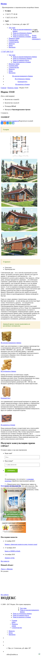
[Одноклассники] (5, 123)
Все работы (5, 595)
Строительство (14, 42)
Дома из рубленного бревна (22, 33)
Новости (12, 43)
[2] (19, 206)
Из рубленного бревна (22, 79)
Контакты (12, 47)
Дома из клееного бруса (21, 35)
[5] (19, 157)
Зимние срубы (10, 558)
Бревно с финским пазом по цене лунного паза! (21, 544)
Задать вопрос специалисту (36, 37)
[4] (19, 255)
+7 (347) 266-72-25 (7, 51)
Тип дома (12, 27)
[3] (19, 230)
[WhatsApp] (10, 123)
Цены (11, 45)
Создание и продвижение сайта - (23, 654)
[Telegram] (13, 123)
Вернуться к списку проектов (11, 486)
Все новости (5, 561)
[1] (19, 182)
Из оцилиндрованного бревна (22, 76)
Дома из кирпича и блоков (22, 36)
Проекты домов (14, 38)
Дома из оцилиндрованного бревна (25, 57)
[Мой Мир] (7, 123)
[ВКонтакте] (2, 123)
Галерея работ (13, 40)
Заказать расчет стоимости (10, 121)
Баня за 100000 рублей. (12, 551)
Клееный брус (22, 81)
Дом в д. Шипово (7, 569)
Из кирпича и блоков (22, 84)
